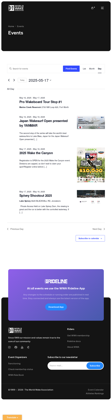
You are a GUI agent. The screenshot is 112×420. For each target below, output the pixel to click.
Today (22, 80)
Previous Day (16, 228)
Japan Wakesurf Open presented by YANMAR (43, 123)
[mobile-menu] (101, 8)
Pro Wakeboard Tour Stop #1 (40, 101)
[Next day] (14, 80)
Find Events (71, 68)
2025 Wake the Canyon (36, 152)
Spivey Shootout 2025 (35, 195)
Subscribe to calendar (89, 238)
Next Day (97, 228)
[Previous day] (8, 80)
